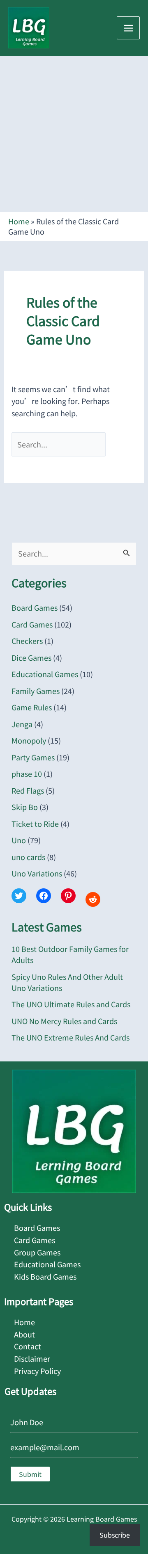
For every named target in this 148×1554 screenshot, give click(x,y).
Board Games (35, 607)
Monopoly (29, 740)
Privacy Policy (37, 1370)
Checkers (27, 640)
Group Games (37, 1252)
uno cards (28, 856)
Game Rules (32, 707)
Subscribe (114, 1535)
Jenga (22, 724)
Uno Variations (37, 873)
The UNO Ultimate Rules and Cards (71, 1004)
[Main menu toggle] (128, 27)
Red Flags (28, 790)
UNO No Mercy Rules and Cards (64, 1020)
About (24, 1334)
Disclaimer (32, 1358)
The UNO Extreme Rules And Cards (71, 1037)
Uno (19, 840)
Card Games (32, 624)
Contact (27, 1346)
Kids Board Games (45, 1276)
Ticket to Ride (35, 823)
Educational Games (45, 674)
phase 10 (27, 773)
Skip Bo (25, 806)
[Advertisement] (74, 134)
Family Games (36, 690)
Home (18, 221)
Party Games (33, 757)
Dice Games (31, 657)
